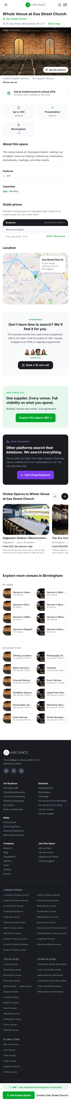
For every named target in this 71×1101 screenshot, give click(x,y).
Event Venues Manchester (49, 969)
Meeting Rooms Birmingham (50, 991)
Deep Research (45, 788)
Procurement (9, 822)
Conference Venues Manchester (52, 964)
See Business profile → (54, 222)
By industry (8, 805)
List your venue (45, 809)
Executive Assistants (13, 830)
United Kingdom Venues (16, 78)
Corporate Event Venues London (52, 928)
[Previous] (55, 496)
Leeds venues (25, 986)
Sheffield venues (11, 1030)
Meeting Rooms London (48, 917)
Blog (5, 852)
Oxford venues (10, 1024)
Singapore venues (11, 1066)
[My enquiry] (65, 4)
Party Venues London (46, 906)
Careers (7, 861)
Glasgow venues (10, 991)
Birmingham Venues (43, 78)
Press (6, 865)
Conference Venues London (16, 895)
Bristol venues (9, 986)
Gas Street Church (16, 18)
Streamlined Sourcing (14, 792)
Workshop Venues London (49, 944)
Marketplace (44, 792)
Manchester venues (12, 969)
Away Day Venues (11, 917)
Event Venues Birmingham (50, 986)
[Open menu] (5, 4)
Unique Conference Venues (15, 900)
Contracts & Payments (14, 796)
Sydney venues (10, 1072)
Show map (54, 23)
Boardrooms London (46, 922)
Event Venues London (13, 928)
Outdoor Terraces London (15, 950)
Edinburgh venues (11, 980)
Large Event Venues (46, 939)
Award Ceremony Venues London (52, 933)
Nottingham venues (12, 1019)
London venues (10, 964)
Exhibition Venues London (15, 939)
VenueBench (9, 856)
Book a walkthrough (13, 809)
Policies (7, 874)
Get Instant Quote (20, 1095)
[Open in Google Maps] (35, 278)
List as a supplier (46, 813)
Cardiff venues (10, 1008)
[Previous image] (6, 519)
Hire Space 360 (11, 788)
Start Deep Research (37, 475)
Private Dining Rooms (13, 911)
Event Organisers (11, 826)
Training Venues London (14, 922)
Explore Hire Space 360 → (35, 417)
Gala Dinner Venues (12, 933)
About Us (7, 848)
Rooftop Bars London (46, 911)
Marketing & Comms (13, 835)
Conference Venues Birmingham (52, 980)
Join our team (45, 848)
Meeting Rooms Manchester (50, 975)
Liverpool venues (11, 997)
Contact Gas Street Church (52, 1095)
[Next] (64, 496)
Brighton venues (10, 1002)
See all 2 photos (57, 69)
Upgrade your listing (48, 856)
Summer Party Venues (13, 906)
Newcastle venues (11, 1013)
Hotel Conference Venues (48, 895)
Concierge (43, 796)
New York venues (11, 1044)
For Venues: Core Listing (50, 805)
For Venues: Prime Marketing (52, 800)
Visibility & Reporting (13, 800)
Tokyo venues (9, 1061)
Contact (7, 869)
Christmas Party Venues (48, 900)
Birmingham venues (12, 975)
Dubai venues (9, 1055)
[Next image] (45, 519)
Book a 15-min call (37, 365)
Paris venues (9, 1050)
